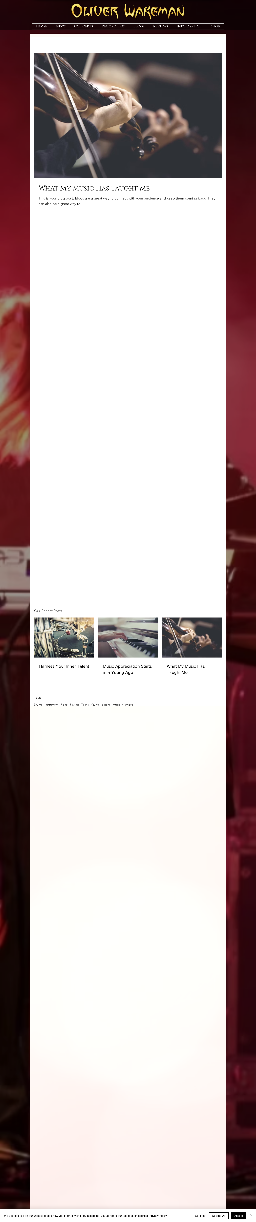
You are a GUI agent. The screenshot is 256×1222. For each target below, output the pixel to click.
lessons (105, 704)
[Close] (251, 1215)
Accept (238, 1216)
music (116, 704)
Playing (74, 704)
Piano (64, 704)
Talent (85, 704)
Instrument (51, 704)
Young (95, 704)
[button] (60, 26)
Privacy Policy (158, 1216)
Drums (38, 704)
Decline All (218, 1216)
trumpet (127, 704)
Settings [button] (200, 1216)
